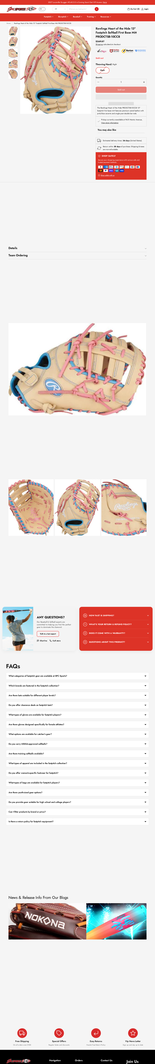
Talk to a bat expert (48, 634)
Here (105, 2)
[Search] (97, 9)
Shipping (99, 44)
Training (90, 16)
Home (9, 23)
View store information (109, 123)
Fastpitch (47, 16)
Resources (105, 16)
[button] (121, 97)
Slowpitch (62, 16)
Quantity (99, 77)
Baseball (76, 16)
